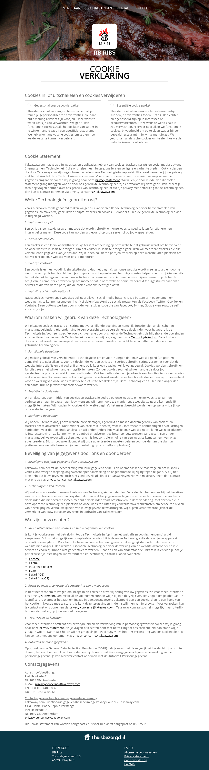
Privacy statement (136, 756)
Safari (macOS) (39, 578)
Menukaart (72, 8)
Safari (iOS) (36, 574)
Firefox (33, 563)
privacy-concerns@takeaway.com (92, 192)
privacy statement (107, 180)
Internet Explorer (40, 567)
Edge (32, 570)
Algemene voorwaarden (140, 752)
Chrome (34, 559)
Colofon (129, 764)
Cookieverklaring (135, 760)
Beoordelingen (99, 8)
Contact (124, 8)
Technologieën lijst (144, 337)
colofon (143, 8)
